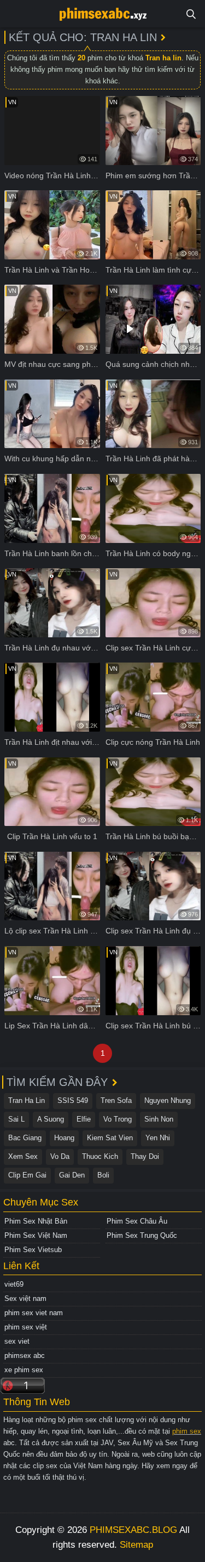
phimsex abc (24, 1355)
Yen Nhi (157, 1138)
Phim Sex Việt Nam (35, 1235)
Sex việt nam (25, 1298)
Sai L (16, 1119)
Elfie (84, 1119)
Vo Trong (117, 1119)
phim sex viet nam (33, 1313)
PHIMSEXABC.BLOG (133, 1530)
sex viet (17, 1341)
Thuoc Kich (100, 1156)
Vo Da (59, 1156)
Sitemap (136, 1545)
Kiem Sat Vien (110, 1138)
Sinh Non (158, 1119)
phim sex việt (25, 1327)
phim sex (186, 1431)
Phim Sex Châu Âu (137, 1221)
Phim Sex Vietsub (33, 1250)
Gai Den (72, 1175)
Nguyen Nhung (167, 1100)
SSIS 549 (72, 1100)
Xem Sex (23, 1156)
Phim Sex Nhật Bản (35, 1221)
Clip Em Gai (27, 1175)
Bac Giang (25, 1138)
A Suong (50, 1119)
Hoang (64, 1138)
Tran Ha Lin (26, 1100)
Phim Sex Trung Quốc (142, 1235)
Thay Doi (145, 1156)
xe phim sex (23, 1370)
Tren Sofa (116, 1100)
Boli (103, 1175)
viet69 (14, 1284)
